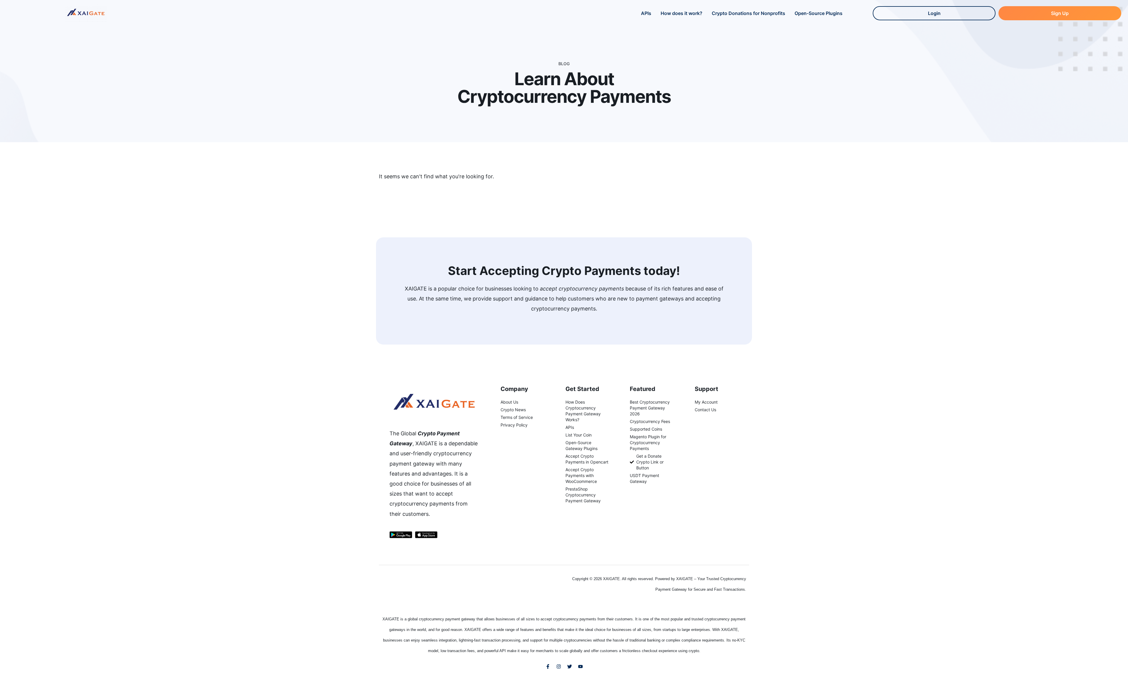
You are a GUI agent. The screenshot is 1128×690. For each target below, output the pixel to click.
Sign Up (1060, 13)
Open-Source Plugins (818, 13)
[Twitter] (569, 666)
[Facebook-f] (548, 666)
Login (934, 13)
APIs (646, 13)
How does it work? (681, 13)
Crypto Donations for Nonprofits (748, 13)
